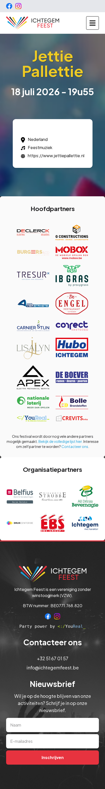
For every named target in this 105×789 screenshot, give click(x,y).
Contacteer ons (74, 446)
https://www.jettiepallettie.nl (56, 155)
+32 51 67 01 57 (52, 658)
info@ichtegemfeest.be (53, 667)
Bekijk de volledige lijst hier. (60, 441)
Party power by (52, 626)
